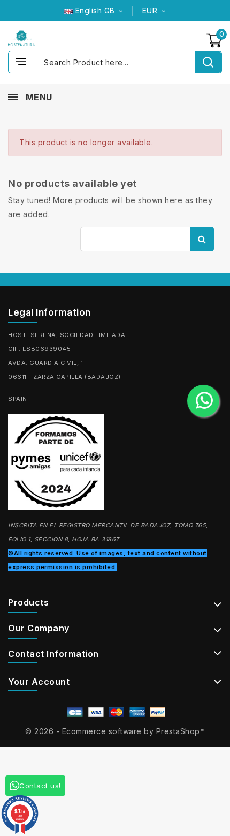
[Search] (208, 62)
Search (202, 239)
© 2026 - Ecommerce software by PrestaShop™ (115, 731)
